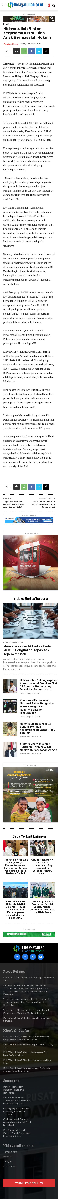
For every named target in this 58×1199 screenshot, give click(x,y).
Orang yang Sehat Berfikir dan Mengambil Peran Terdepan (16, 1111)
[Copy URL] (46, 51)
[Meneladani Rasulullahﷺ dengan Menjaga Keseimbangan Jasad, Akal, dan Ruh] (10, 729)
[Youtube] (41, 957)
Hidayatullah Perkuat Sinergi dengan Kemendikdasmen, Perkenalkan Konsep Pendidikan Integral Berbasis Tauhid (15, 866)
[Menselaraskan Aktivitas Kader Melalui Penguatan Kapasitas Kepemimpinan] (30, 621)
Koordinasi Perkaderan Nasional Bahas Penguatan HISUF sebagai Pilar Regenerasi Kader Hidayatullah (37, 706)
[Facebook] (31, 51)
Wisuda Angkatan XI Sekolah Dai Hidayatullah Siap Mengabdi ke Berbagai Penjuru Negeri (42, 866)
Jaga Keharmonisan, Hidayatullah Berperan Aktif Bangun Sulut (14, 504)
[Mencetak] (16, 51)
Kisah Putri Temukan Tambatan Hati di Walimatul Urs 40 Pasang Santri (16, 1100)
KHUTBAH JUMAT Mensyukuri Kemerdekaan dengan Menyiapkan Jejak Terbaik (26, 1038)
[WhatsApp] (24, 51)
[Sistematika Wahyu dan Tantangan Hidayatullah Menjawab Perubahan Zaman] (10, 749)
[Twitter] (39, 51)
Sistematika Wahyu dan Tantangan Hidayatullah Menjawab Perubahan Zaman (38, 746)
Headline (7, 24)
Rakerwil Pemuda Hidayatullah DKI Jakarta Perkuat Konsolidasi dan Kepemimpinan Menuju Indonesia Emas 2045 (15, 909)
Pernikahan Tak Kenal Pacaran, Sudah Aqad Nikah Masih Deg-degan (16, 1133)
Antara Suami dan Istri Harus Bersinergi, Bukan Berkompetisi (43, 504)
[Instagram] (25, 957)
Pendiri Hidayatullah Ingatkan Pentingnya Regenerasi (13, 1089)
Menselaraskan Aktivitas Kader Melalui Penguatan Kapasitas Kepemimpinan (27, 650)
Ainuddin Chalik (11, 44)
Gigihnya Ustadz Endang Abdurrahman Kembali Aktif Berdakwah (17, 1122)
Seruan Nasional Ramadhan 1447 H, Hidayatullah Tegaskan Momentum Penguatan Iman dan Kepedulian (27, 1002)
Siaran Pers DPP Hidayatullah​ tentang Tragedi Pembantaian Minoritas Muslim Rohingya (26, 1011)
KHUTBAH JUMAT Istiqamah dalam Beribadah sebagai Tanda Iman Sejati (26, 1069)
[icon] (49, 5)
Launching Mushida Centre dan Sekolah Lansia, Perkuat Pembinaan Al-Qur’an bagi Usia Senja (42, 907)
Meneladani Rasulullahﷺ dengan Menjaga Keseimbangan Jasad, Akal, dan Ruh (37, 728)
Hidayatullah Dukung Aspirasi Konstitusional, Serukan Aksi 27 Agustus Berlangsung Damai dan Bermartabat (38, 685)
